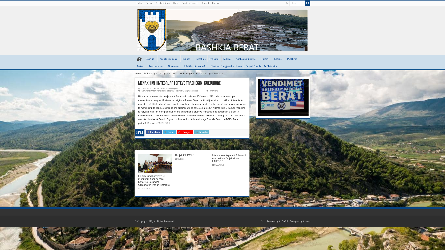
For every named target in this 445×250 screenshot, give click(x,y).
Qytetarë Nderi (163, 3)
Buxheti (186, 59)
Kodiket (205, 3)
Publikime (292, 59)
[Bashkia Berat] (222, 30)
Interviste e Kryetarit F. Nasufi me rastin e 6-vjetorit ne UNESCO (229, 158)
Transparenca (156, 66)
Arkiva (140, 66)
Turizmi (265, 59)
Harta (175, 3)
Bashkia (150, 59)
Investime (201, 59)
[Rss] (287, 3)
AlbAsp (306, 221)
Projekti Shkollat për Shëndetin (261, 66)
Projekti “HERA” (184, 155)
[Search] (307, 3)
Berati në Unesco (190, 3)
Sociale (278, 59)
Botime (149, 3)
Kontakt (215, 3)
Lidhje (139, 3)
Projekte (213, 59)
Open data (173, 66)
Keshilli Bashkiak (168, 59)
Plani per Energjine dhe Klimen (226, 66)
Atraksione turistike (246, 59)
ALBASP (283, 221)
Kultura (226, 59)
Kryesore (139, 58)
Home (138, 73)
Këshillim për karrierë (194, 66)
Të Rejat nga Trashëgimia (157, 73)
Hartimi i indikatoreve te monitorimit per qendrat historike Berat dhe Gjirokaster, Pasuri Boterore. (154, 180)
